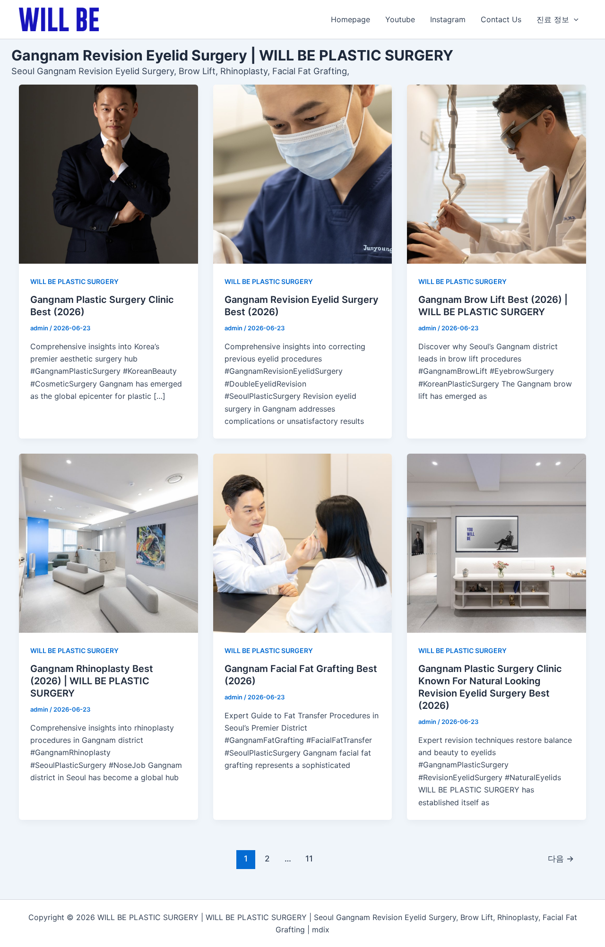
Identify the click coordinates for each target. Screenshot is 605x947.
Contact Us (501, 19)
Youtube (400, 19)
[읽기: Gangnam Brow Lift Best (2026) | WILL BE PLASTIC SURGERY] (496, 174)
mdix (320, 929)
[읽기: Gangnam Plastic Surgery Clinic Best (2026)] (108, 174)
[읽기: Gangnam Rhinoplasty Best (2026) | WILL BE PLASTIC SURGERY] (108, 543)
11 (309, 858)
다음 (561, 858)
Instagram (448, 19)
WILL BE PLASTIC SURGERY (74, 281)
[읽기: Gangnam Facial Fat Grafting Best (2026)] (302, 543)
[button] (574, 19)
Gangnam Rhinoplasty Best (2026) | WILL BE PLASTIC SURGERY (91, 681)
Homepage (350, 19)
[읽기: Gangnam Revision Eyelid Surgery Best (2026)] (302, 174)
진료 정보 (552, 19)
